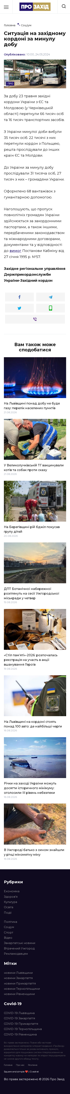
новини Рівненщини (19, 994)
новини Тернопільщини (22, 988)
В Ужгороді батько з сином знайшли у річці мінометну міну (34, 852)
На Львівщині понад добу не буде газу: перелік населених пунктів (32, 406)
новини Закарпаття (18, 978)
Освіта (8, 907)
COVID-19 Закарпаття (19, 1018)
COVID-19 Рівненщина (20, 1034)
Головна (8, 1065)
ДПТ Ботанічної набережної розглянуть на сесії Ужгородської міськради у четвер (31, 593)
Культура (10, 902)
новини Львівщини (18, 973)
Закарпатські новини (19, 943)
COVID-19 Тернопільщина (23, 1029)
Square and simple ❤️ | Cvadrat (21, 1071)
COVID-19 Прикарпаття (21, 1024)
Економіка (11, 891)
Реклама (32, 1065)
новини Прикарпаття (20, 983)
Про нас (20, 1065)
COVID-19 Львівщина (19, 1013)
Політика (10, 922)
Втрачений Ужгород (19, 948)
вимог (15, 251)
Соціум (9, 927)
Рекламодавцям (16, 953)
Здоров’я (11, 896)
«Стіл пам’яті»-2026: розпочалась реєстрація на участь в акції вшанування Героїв (31, 659)
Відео (8, 938)
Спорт (8, 932)
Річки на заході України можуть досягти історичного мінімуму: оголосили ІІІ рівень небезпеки (30, 788)
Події (7, 912)
